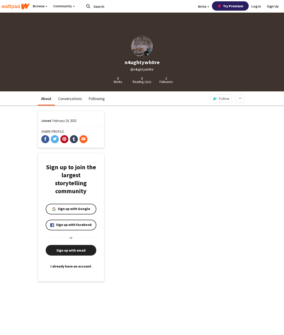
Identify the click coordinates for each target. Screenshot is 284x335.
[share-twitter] (55, 139)
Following (97, 98)
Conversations (70, 98)
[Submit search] (88, 6)
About (46, 98)
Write (202, 6)
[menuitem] (221, 98)
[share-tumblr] (74, 139)
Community (63, 6)
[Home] (16, 6)
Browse (39, 6)
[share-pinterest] (64, 139)
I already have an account (70, 266)
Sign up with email (71, 250)
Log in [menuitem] (256, 6)
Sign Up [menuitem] (273, 6)
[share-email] (83, 139)
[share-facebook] (45, 139)
